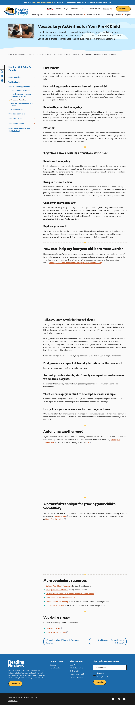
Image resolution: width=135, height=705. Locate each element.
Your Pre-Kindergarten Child (19, 87)
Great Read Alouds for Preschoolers (60, 597)
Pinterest (118, 699)
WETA (50, 9)
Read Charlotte (61, 516)
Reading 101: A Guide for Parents (40, 54)
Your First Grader (15, 119)
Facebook (113, 699)
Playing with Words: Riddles (57, 590)
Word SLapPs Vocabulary (57, 632)
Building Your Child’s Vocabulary (59, 586)
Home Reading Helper (55, 519)
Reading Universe (77, 674)
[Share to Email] (2, 76)
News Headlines (55, 668)
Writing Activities (17, 109)
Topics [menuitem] (128, 14)
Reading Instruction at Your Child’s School (19, 129)
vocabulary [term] (63, 132)
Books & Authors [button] (94, 14)
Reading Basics (14, 77)
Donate (125, 9)
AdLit (72, 665)
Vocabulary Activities (18, 100)
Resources (75, 9)
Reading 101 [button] (37, 14)
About (58, 9)
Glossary (53, 665)
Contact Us (15, 683)
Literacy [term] (46, 254)
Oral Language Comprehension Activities (22, 104)
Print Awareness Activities (20, 91)
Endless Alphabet (54, 628)
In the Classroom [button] (54, 14)
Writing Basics (14, 82)
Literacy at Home (20, 54)
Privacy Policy (13, 701)
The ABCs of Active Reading (58, 601)
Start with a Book (76, 677)
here (88, 442)
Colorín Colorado (76, 668)
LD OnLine (74, 671)
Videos (84, 9)
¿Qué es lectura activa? (56, 605)
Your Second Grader (16, 123)
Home (10, 54)
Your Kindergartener (16, 114)
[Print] (2, 80)
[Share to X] (2, 71)
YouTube (124, 699)
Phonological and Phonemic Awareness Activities (21, 95)
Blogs (66, 9)
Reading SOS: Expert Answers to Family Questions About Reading (75, 262)
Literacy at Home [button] (113, 14)
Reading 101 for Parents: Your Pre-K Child (68, 54)
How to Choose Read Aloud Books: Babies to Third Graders (70, 593)
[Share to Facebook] (2, 67)
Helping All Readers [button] (74, 14)
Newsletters (95, 9)
